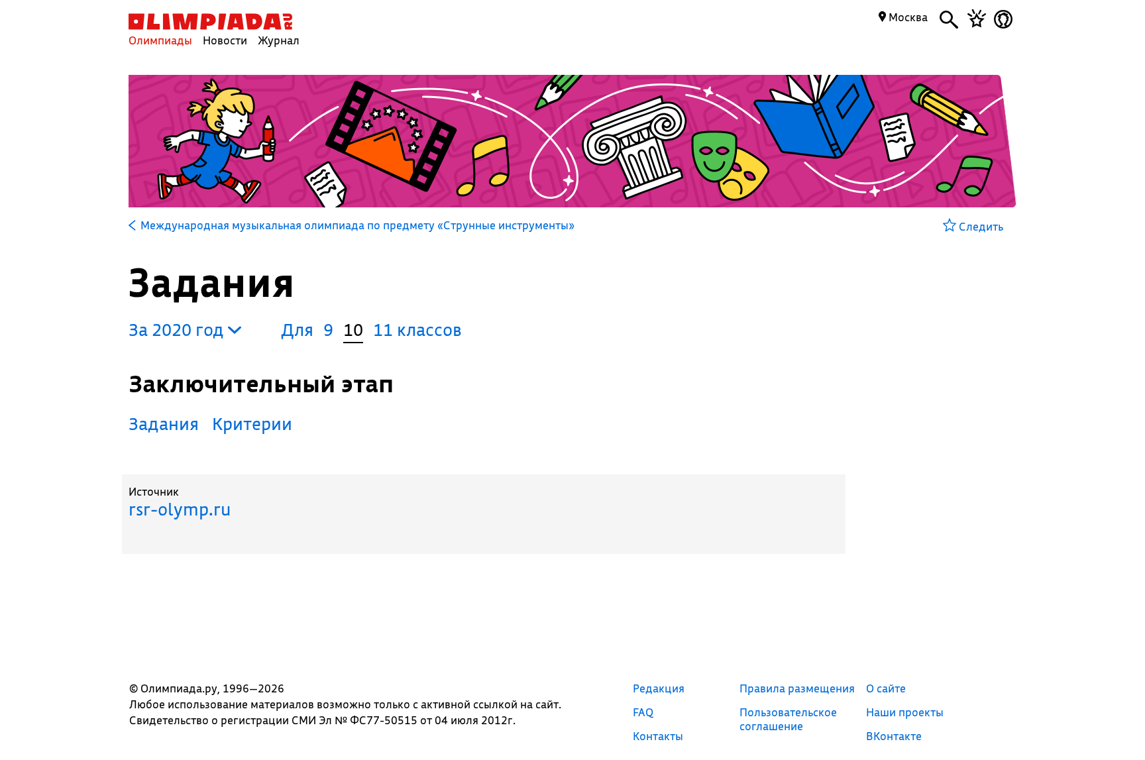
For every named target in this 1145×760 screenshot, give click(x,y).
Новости (225, 40)
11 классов (417, 330)
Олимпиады (160, 40)
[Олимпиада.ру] (210, 21)
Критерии (252, 424)
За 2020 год (178, 330)
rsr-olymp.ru (180, 509)
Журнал (279, 40)
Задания (164, 424)
